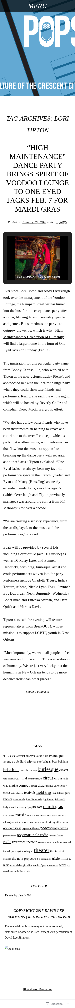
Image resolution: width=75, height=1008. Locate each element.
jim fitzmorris (34, 799)
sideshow (57, 842)
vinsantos (52, 865)
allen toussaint (17, 755)
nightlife (61, 222)
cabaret (63, 770)
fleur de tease (58, 793)
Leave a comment (37, 691)
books (23, 770)
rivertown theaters (24, 842)
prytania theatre (56, 835)
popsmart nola (9, 835)
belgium (63, 761)
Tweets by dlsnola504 (18, 895)
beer (39, 761)
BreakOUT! (42, 626)
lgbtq (29, 807)
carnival (21, 778)
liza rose (37, 807)
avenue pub (56, 756)
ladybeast (9, 807)
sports (13, 851)
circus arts (61, 778)
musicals (31, 816)
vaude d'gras (39, 865)
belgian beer (49, 761)
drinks (49, 785)
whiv (62, 865)
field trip (43, 792)
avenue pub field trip (17, 761)
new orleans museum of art (34, 822)
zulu (28, 871)
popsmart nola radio (32, 835)
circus (48, 778)
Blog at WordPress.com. (37, 989)
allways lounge (35, 755)
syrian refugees (25, 851)
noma (65, 822)
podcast (46, 828)
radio (7, 841)
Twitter (39, 886)
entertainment (17, 793)
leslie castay (20, 807)
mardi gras (53, 806)
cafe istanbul (9, 778)
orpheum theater (31, 828)
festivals (30, 792)
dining (34, 785)
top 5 (37, 858)
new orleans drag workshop (48, 815)
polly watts (60, 828)
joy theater (48, 799)
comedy (24, 785)
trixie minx (60, 858)
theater (41, 850)
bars (34, 761)
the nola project (23, 858)
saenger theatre (44, 842)
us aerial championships (21, 865)
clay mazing (10, 785)
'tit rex (6, 756)
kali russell (60, 799)
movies (9, 815)
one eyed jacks (12, 828)
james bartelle (19, 799)
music (21, 814)
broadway (31, 770)
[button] (28, 268)
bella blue (11, 769)
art (46, 755)
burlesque (48, 769)
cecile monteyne (35, 778)
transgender (46, 859)
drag (41, 785)
